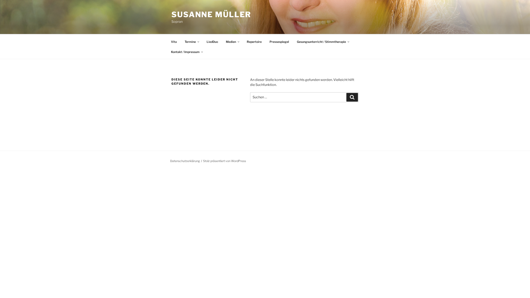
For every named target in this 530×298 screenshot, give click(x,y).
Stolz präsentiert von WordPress (224, 161)
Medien (231, 41)
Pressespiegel (279, 41)
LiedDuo (212, 41)
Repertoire (254, 41)
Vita (174, 41)
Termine (190, 41)
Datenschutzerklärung (185, 161)
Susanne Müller (211, 14)
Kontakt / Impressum (185, 52)
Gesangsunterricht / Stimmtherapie (321, 41)
